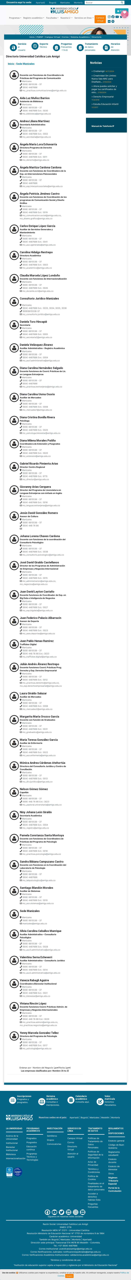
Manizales (65, 2)
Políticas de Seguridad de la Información (95, 1154)
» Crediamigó (103, 71)
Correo (65, 37)
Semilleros (52, 1136)
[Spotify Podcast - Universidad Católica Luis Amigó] (112, 21)
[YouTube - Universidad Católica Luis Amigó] (117, 17)
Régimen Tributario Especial (113, 1180)
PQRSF (40, 37)
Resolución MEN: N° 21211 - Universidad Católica (65, 1230)
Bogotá (52, 2)
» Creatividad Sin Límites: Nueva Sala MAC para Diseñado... (104, 78)
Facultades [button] (51, 18)
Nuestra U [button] (66, 18)
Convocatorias (54, 1144)
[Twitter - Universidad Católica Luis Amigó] (121, 17)
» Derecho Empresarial (103, 98)
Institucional (12, 1143)
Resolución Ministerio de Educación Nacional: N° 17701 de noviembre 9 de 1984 (65, 1233)
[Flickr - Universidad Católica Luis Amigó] (109, 21)
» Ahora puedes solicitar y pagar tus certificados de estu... (104, 89)
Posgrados (31, 1142)
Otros (111, 1173)
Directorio (96, 37)
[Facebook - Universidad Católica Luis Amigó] (112, 17)
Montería (78, 2)
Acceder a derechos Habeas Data (94, 1196)
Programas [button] (14, 18)
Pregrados (31, 1138)
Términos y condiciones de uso (66, 1260)
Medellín (105, 1117)
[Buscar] (122, 2)
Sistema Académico (80, 37)
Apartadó (40, 2)
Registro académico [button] (33, 18)
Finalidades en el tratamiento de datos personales (96, 1186)
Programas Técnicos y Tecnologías (32, 1156)
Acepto (69, 1276)
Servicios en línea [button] (83, 18)
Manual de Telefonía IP (103, 126)
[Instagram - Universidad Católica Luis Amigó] (109, 17)
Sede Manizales (25, 63)
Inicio (32, 37)
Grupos (50, 1140)
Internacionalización (15, 1158)
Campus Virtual (100, 19)
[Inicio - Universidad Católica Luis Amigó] (64, 10)
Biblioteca (11, 1154)
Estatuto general (116, 1140)
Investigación (54, 1128)
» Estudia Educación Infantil (105, 105)
